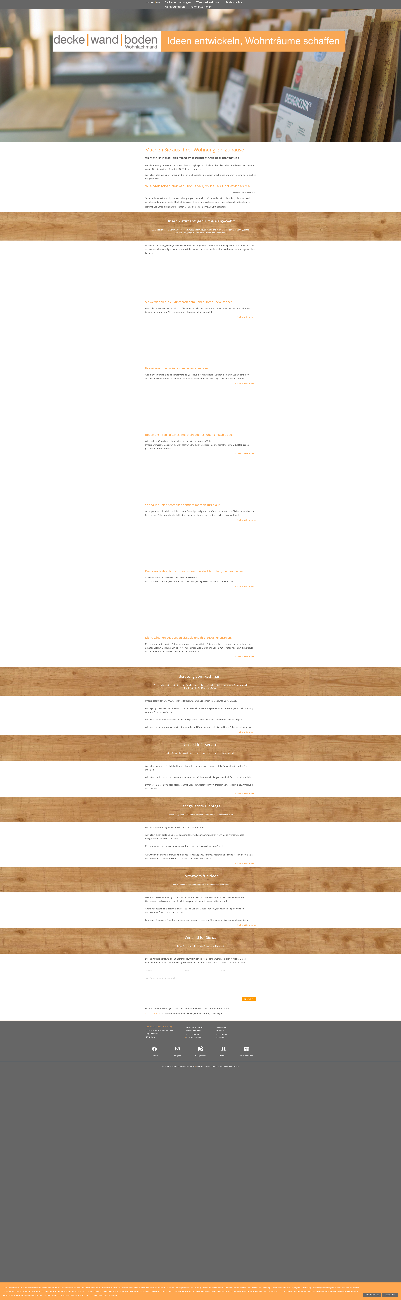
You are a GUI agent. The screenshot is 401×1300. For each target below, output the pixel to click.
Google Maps (200, 1056)
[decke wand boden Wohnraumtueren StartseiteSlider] (200, 482)
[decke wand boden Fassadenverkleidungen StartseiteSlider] (200, 549)
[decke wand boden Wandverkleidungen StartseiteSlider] (200, 346)
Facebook (154, 1056)
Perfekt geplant (221, 1034)
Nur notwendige (372, 1295)
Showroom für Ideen (193, 1031)
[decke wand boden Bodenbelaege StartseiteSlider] (200, 412)
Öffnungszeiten (221, 1027)
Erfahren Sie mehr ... (246, 317)
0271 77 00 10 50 (153, 1013)
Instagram (177, 1056)
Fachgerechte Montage (194, 1037)
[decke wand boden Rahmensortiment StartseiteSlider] (200, 615)
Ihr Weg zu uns (221, 1037)
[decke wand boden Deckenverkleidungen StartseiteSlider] (200, 279)
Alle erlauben (390, 1295)
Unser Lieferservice (193, 1034)
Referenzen (220, 1031)
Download (224, 1056)
